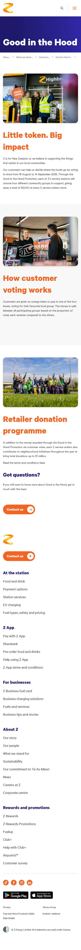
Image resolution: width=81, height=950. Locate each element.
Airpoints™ (10, 855)
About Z (7, 57)
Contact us (15, 509)
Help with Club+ (14, 847)
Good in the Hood (64, 57)
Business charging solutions (23, 698)
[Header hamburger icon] (73, 8)
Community (44, 57)
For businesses (17, 682)
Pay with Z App (14, 636)
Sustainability (12, 761)
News (7, 777)
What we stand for (25, 57)
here (42, 462)
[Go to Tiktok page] (6, 882)
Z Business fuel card (17, 691)
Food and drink (14, 581)
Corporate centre (15, 792)
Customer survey (15, 863)
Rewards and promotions (26, 807)
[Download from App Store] (41, 895)
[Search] (62, 8)
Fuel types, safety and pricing (24, 612)
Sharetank (10, 643)
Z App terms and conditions (23, 667)
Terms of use (49, 907)
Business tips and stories (20, 714)
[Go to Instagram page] (21, 882)
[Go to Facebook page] (14, 882)
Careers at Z (12, 784)
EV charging (12, 604)
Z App (8, 627)
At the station (16, 572)
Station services (14, 597)
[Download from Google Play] (15, 895)
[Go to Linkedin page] (29, 882)
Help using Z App (15, 659)
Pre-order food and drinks (21, 651)
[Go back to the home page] (8, 8)
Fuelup (8, 831)
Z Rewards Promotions (19, 824)
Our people (11, 745)
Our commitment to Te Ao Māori (26, 769)
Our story (10, 737)
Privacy (7, 907)
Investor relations (51, 913)
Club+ (7, 839)
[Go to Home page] (8, 539)
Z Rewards (10, 816)
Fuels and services (16, 706)
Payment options (15, 589)
